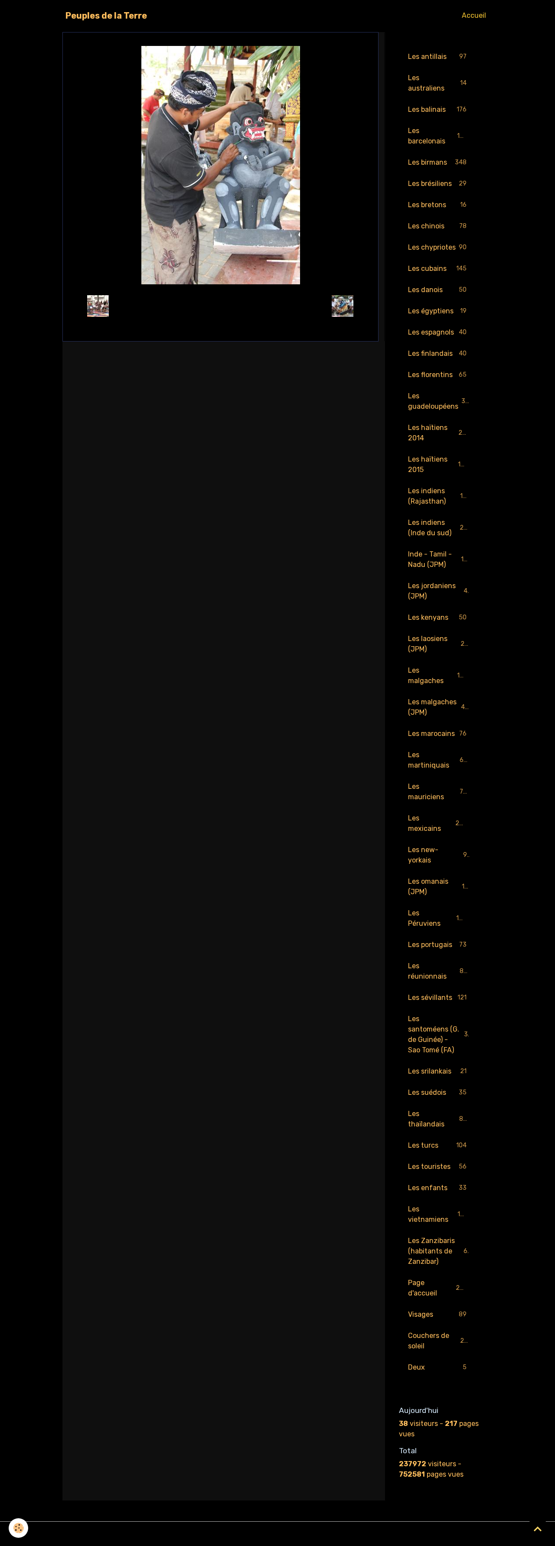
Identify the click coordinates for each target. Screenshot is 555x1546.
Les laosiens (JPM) (438, 644)
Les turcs (437, 1145)
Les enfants (437, 1188)
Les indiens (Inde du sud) (439, 527)
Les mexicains (437, 823)
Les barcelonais (437, 136)
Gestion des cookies (277, 1534)
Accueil (474, 15)
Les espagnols (437, 332)
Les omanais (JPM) (438, 886)
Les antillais (437, 56)
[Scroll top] (537, 1528)
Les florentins (437, 375)
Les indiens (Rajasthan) (439, 496)
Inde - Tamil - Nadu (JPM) (439, 559)
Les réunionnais (437, 971)
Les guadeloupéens (438, 401)
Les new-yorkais (437, 855)
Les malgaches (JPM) (438, 707)
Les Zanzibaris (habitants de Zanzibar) (439, 1251)
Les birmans (437, 162)
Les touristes (437, 1166)
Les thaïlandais (437, 1119)
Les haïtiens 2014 (438, 432)
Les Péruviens (437, 918)
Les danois (437, 290)
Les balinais (437, 109)
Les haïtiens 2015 (438, 464)
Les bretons (437, 205)
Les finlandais (437, 353)
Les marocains (437, 733)
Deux (437, 1367)
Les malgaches (437, 675)
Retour (220, 306)
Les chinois (437, 226)
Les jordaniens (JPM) (437, 591)
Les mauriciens (437, 791)
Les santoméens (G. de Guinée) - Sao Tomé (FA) (440, 1034)
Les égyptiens (437, 311)
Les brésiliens (437, 183)
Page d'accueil (437, 1288)
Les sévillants (437, 997)
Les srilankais (437, 1071)
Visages (437, 1314)
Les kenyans (437, 617)
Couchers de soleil (438, 1340)
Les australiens (437, 83)
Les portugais (437, 945)
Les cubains (437, 268)
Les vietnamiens (438, 1214)
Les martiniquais (437, 760)
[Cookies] (18, 1528)
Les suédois (437, 1092)
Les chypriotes (437, 247)
